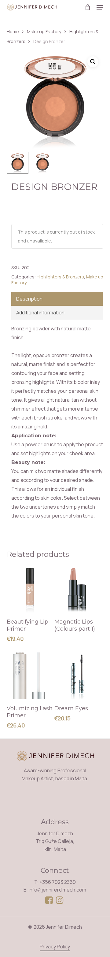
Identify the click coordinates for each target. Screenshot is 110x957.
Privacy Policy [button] (55, 946)
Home (13, 31)
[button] (100, 7)
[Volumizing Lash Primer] (30, 675)
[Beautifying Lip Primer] (30, 589)
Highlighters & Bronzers (60, 277)
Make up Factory (44, 31)
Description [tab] (29, 298)
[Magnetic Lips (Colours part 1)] (77, 589)
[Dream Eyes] (77, 675)
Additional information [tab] (40, 312)
